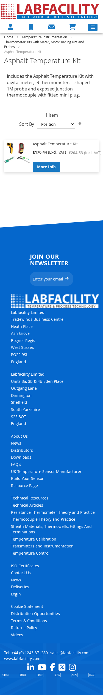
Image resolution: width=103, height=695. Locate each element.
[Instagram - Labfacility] (72, 667)
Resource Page (24, 485)
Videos (17, 634)
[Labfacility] (50, 11)
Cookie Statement (27, 606)
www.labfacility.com (22, 658)
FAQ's (16, 464)
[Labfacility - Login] (10, 27)
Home (9, 37)
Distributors (22, 450)
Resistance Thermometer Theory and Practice (53, 512)
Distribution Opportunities (35, 613)
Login (16, 594)
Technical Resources (29, 498)
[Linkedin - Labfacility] (30, 667)
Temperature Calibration (33, 539)
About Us (19, 436)
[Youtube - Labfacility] (42, 667)
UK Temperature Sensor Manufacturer (46, 471)
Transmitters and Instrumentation (42, 546)
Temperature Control (30, 553)
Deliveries (20, 586)
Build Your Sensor (27, 478)
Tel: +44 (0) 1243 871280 (26, 652)
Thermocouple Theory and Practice (43, 519)
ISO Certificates (25, 565)
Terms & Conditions (29, 620)
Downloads (21, 457)
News (16, 443)
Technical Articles (27, 505)
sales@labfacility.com (70, 652)
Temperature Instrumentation (45, 37)
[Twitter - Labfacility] (62, 667)
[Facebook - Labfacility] (52, 667)
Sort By (26, 124)
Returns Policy (24, 627)
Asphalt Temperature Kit (55, 143)
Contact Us (21, 572)
